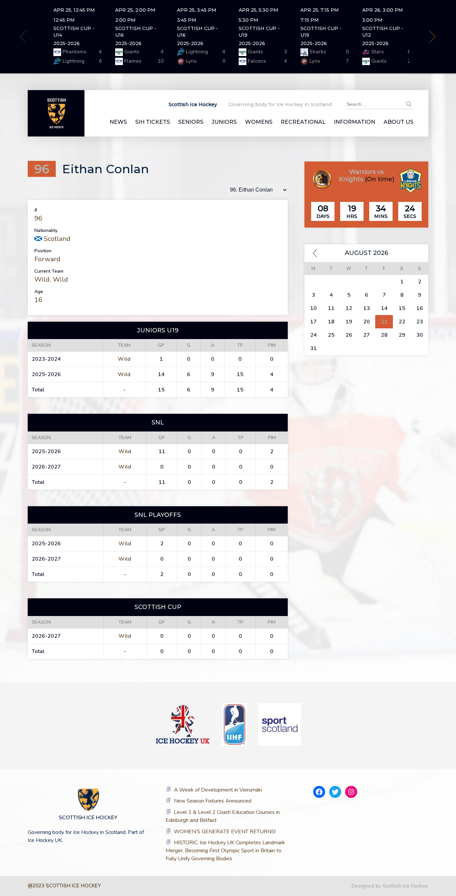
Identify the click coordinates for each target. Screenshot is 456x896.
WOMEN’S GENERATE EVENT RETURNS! (225, 831)
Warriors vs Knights (361, 175)
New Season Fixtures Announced (212, 801)
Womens (258, 122)
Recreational (303, 122)
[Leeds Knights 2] (411, 181)
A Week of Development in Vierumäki (218, 790)
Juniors (224, 122)
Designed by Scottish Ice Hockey (390, 886)
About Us (398, 122)
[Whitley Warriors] (322, 180)
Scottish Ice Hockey (193, 104)
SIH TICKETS (152, 122)
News (118, 122)
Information (354, 122)
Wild (42, 279)
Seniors (190, 122)
